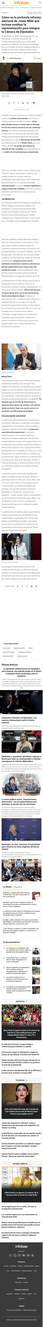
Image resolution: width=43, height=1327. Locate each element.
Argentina (9, 1294)
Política (5, 13)
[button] (3, 3)
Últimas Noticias (27, 1271)
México (37, 1266)
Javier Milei (6, 648)
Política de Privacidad (29, 1310)
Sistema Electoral (19, 648)
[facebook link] (10, 1255)
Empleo (25, 1282)
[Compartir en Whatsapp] (9, 103)
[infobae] (21, 3)
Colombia (13, 1266)
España (20, 1266)
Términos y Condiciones (14, 1310)
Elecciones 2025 (8, 656)
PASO (30, 648)
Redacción (18, 1282)
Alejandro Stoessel (30, 7)
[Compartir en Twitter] (18, 103)
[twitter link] (14, 1255)
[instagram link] (19, 1255)
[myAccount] (39, 2)
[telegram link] (28, 1255)
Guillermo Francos (8, 652)
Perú (7, 1271)
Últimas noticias (22, 656)
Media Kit (21, 1298)
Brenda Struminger (15, 58)
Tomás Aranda (18, 7)
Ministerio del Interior (24, 652)
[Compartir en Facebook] (14, 103)
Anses (11, 7)
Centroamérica (15, 1271)
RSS (35, 1271)
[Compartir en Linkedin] (23, 103)
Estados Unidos (29, 1266)
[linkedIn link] (32, 1255)
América (5, 1266)
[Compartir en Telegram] (28, 103)
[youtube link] (23, 1255)
